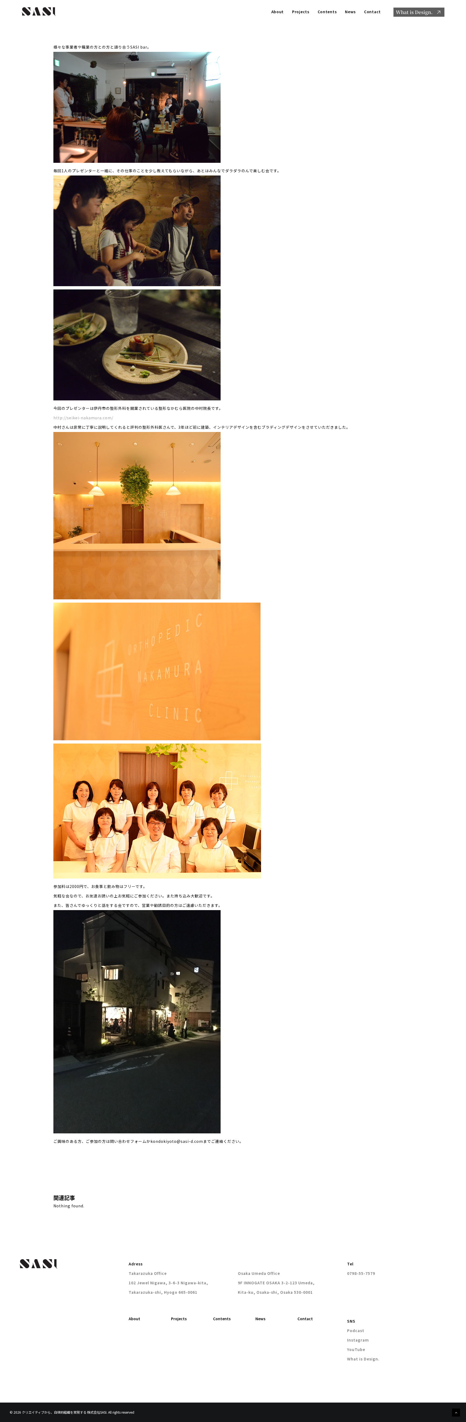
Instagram (358, 1340)
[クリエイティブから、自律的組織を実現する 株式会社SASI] (39, 11)
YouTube (356, 1349)
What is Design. (363, 1359)
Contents (327, 11)
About (277, 11)
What (418, 12)
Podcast (355, 1330)
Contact (372, 11)
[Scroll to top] (456, 1412)
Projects (300, 11)
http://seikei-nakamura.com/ (83, 417)
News (350, 11)
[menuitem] (279, 11)
